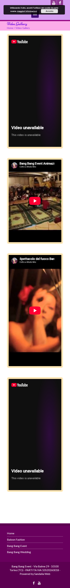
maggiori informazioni (27, 11)
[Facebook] (60, 3)
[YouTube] (54, 3)
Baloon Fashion (16, 539)
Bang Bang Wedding (19, 552)
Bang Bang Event (17, 545)
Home (10, 27)
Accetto (49, 11)
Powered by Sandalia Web (35, 573)
